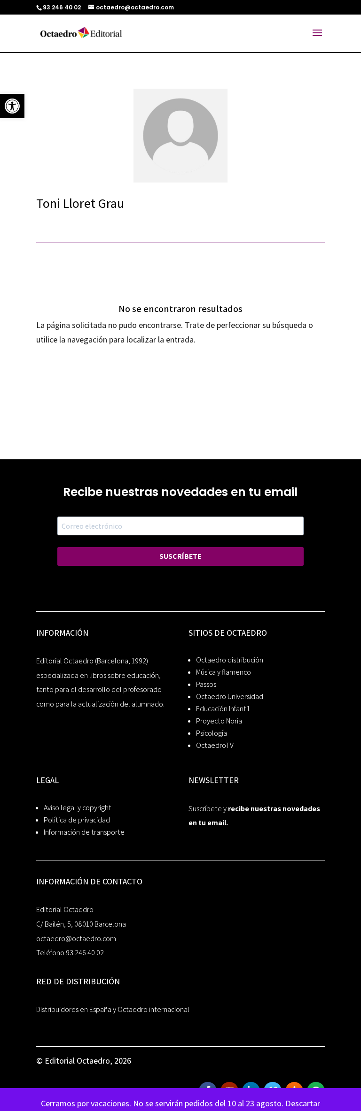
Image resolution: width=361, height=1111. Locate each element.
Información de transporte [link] (84, 832)
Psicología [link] (211, 733)
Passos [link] (206, 684)
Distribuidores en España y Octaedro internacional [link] (112, 1009)
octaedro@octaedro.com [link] (76, 939)
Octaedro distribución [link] (229, 660)
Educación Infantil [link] (223, 709)
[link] (12, 106)
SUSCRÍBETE (180, 556)
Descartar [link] (302, 1103)
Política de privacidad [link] (77, 820)
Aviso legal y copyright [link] (77, 808)
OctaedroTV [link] (215, 745)
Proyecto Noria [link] (219, 721)
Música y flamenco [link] (223, 672)
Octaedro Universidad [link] (229, 696)
